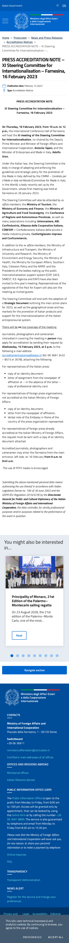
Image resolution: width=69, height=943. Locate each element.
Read (19, 635)
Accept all (55, 937)
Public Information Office (27, 798)
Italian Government (12, 5)
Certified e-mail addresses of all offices (30, 757)
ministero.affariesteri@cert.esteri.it (28, 750)
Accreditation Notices (20, 42)
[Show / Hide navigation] (5, 21)
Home (5, 38)
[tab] (11, 655)
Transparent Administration (23, 880)
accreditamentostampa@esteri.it (22, 355)
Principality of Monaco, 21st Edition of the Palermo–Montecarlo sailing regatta (33, 601)
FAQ (9, 861)
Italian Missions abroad (21, 780)
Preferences (32, 937)
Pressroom (20, 38)
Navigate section (34, 670)
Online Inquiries (16, 854)
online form (19, 815)
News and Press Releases (47, 38)
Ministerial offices (17, 773)
